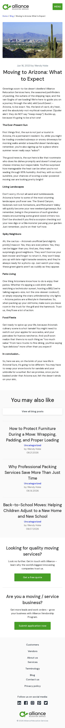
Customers (32, 644)
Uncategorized (32, 445)
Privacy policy (32, 686)
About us (32, 657)
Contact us (32, 679)
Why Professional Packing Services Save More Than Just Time (32, 472)
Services (32, 662)
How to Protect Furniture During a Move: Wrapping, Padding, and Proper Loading (32, 434)
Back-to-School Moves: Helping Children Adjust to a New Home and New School (32, 510)
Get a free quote (32, 577)
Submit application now (32, 625)
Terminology (32, 668)
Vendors (32, 651)
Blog (32, 675)
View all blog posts (32, 411)
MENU (57, 6)
